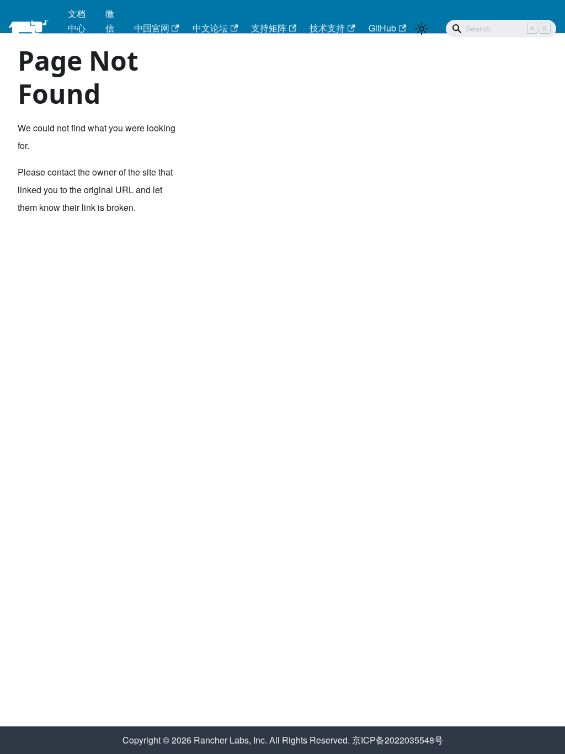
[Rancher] (30, 29)
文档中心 (77, 20)
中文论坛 (210, 28)
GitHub (382, 28)
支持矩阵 (268, 28)
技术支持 (327, 28)
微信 (109, 20)
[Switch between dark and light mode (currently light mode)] (421, 29)
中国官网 (151, 28)
